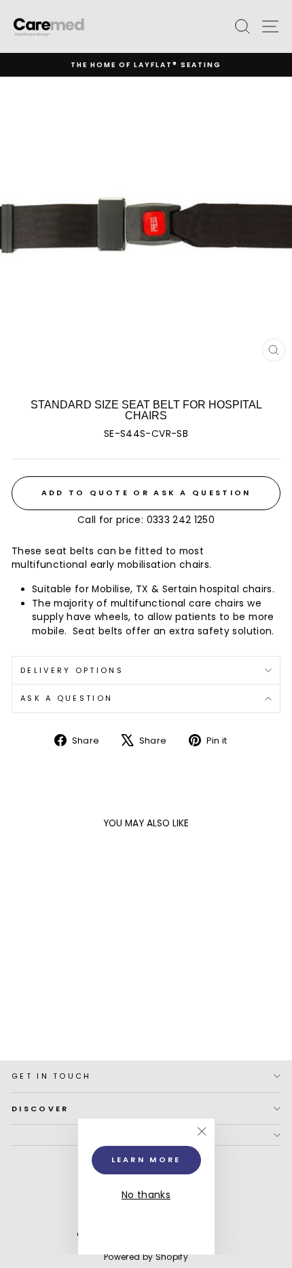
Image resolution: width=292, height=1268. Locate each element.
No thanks (146, 1195)
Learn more (146, 1159)
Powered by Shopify (146, 1257)
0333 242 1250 (181, 520)
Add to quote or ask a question (146, 492)
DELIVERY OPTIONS (72, 670)
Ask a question (66, 698)
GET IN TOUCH (52, 1076)
